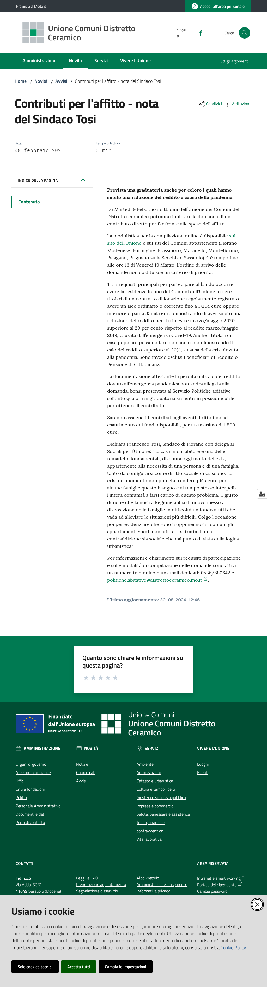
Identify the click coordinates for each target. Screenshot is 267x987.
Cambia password (212, 891)
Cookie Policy (233, 947)
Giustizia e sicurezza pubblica (161, 797)
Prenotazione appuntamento (101, 884)
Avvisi (61, 81)
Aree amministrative (33, 772)
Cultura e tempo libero (156, 789)
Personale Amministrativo (38, 806)
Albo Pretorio (148, 878)
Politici (21, 797)
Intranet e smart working (219, 878)
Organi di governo (31, 764)
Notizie (82, 764)
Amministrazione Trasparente (162, 884)
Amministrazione (42, 748)
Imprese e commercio (155, 806)
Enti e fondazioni (30, 789)
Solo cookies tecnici (35, 967)
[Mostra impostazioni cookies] (262, 494)
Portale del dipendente (216, 885)
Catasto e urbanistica (155, 781)
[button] (244, 33)
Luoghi (203, 764)
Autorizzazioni (149, 772)
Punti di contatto (30, 822)
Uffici (20, 781)
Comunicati (85, 772)
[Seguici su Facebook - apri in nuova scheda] (198, 32)
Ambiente (145, 764)
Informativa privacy (153, 891)
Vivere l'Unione (213, 748)
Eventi (202, 772)
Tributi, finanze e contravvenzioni (151, 826)
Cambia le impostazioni (125, 967)
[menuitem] (39, 61)
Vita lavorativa (149, 839)
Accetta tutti (78, 967)
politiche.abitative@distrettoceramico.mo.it (154, 580)
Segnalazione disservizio (97, 891)
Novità (40, 81)
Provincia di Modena (31, 6)
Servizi (152, 748)
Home (21, 81)
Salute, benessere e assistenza (163, 814)
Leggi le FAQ (87, 878)
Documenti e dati (30, 814)
